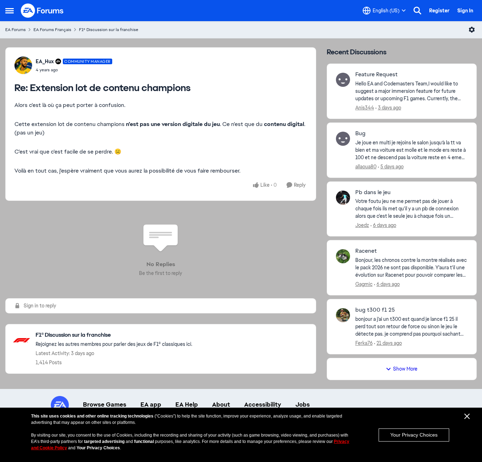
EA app (150, 404)
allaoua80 (365, 166)
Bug (360, 133)
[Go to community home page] (42, 11)
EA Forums (15, 29)
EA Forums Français (52, 29)
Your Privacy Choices (414, 435)
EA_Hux (45, 61)
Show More (405, 369)
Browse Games (104, 404)
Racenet (366, 250)
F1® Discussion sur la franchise (108, 29)
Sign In (465, 10)
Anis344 (364, 107)
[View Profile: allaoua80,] (343, 139)
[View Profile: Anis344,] (343, 80)
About (221, 404)
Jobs (302, 404)
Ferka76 (364, 343)
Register (439, 10)
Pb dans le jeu (373, 192)
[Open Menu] (472, 30)
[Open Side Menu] (9, 10)
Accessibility (262, 404)
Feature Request (376, 74)
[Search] (417, 10)
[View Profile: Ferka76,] (343, 315)
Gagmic (364, 284)
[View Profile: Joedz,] (343, 198)
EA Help (186, 404)
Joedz (362, 225)
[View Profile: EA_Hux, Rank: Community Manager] (23, 65)
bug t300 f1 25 (375, 309)
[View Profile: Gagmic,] (343, 256)
